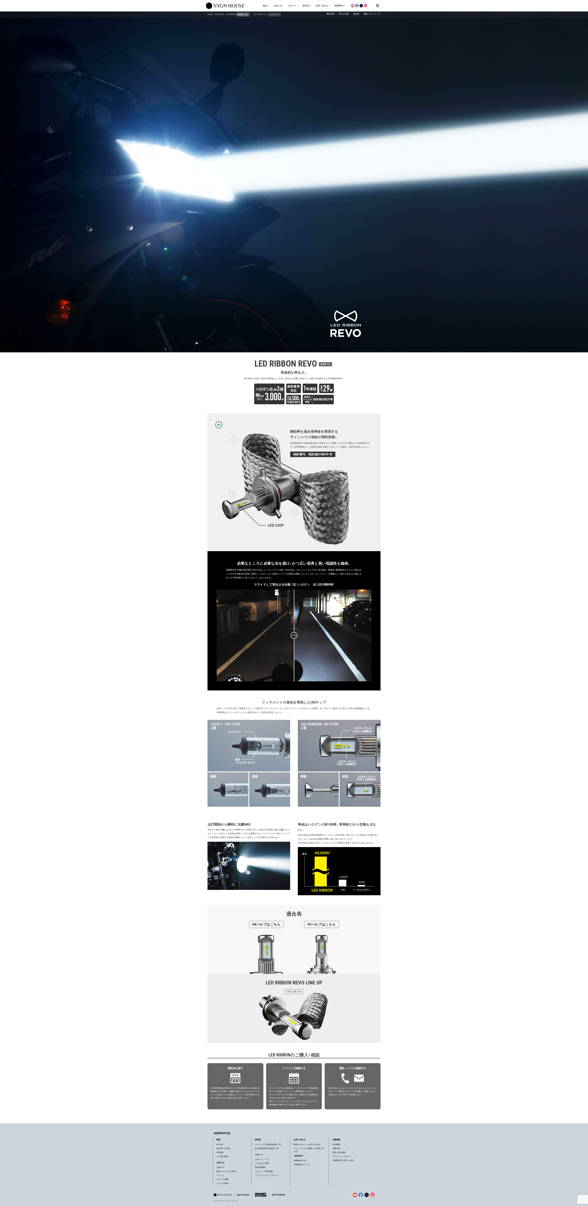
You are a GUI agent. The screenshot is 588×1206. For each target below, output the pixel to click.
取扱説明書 (260, 1167)
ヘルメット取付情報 (264, 1171)
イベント (220, 1175)
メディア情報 (222, 1179)
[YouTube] (355, 1195)
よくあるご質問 (262, 1163)
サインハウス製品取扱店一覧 (268, 1144)
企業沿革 (336, 1148)
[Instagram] (372, 1195)
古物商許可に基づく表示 (343, 1160)
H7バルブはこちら (321, 924)
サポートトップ (262, 1159)
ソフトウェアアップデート (267, 1175)
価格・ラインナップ (372, 14)
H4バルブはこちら (266, 924)
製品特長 (331, 14)
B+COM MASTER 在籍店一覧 (267, 1148)
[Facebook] (361, 1195)
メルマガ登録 (222, 1183)
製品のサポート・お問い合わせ (307, 1144)
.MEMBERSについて (302, 1164)
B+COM (220, 1144)
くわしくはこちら (294, 991)
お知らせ (220, 1167)
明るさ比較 (344, 14)
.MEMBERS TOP (300, 1160)
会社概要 (336, 1144)
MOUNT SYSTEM (223, 1148)
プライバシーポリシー (342, 1156)
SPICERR (220, 1152)
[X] (366, 1195)
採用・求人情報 (338, 1152)
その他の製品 (222, 1156)
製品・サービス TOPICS (226, 1171)
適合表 (356, 14)
